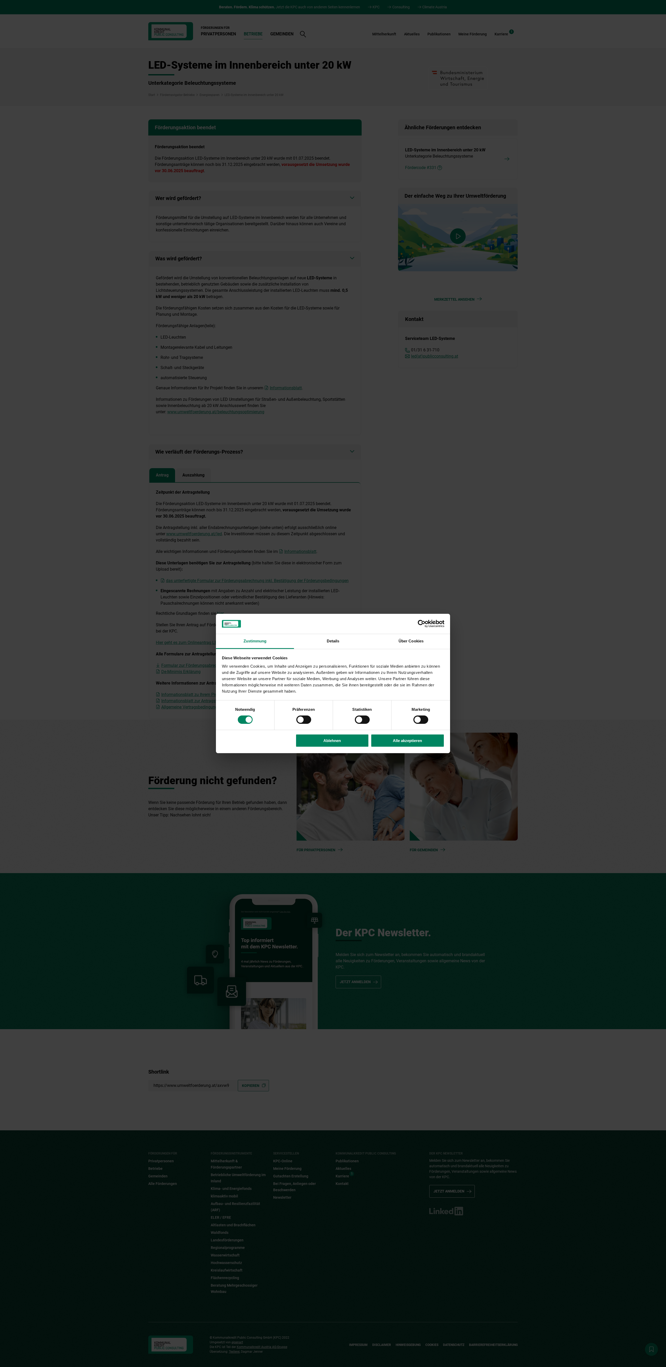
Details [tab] (333, 641)
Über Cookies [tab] (411, 641)
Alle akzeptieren (407, 740)
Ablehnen (332, 740)
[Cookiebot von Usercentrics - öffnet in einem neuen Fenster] (421, 624)
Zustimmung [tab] (255, 641)
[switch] (303, 719)
